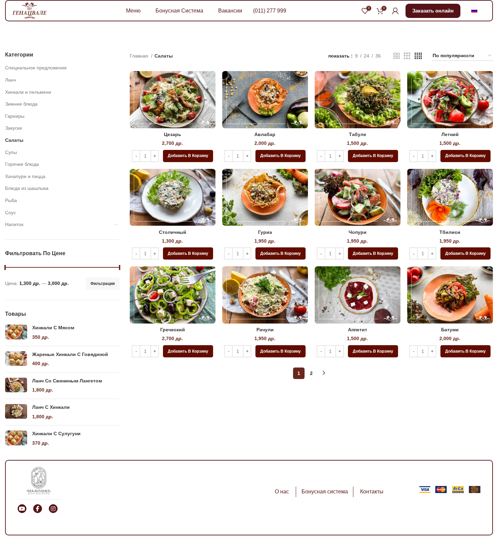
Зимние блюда (21, 104)
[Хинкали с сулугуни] (16, 438)
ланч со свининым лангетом (67, 380)
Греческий (172, 329)
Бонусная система (325, 491)
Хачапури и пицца (25, 176)
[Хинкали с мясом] (16, 332)
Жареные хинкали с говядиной (70, 354)
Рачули (265, 329)
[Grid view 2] (396, 56)
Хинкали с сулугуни (56, 433)
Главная (139, 56)
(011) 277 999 (269, 11)
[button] (188, 156)
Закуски (13, 128)
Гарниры (14, 116)
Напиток (14, 224)
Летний (450, 134)
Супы (11, 152)
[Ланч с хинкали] (16, 412)
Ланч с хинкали (51, 407)
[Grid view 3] (407, 56)
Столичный (172, 232)
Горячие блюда (22, 164)
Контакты (371, 491)
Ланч (10, 80)
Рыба (11, 200)
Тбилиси (449, 232)
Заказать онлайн (433, 11)
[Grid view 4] (418, 56)
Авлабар (264, 134)
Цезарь (172, 134)
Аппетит (357, 329)
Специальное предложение (36, 67)
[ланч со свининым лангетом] (16, 386)
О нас (282, 491)
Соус (10, 212)
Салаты (14, 140)
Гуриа (265, 232)
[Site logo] (29, 10)
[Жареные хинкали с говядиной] (16, 359)
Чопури (358, 232)
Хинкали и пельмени (28, 92)
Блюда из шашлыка (26, 188)
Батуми (450, 329)
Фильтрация (102, 283)
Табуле (357, 134)
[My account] (395, 11)
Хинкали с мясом (53, 327)
